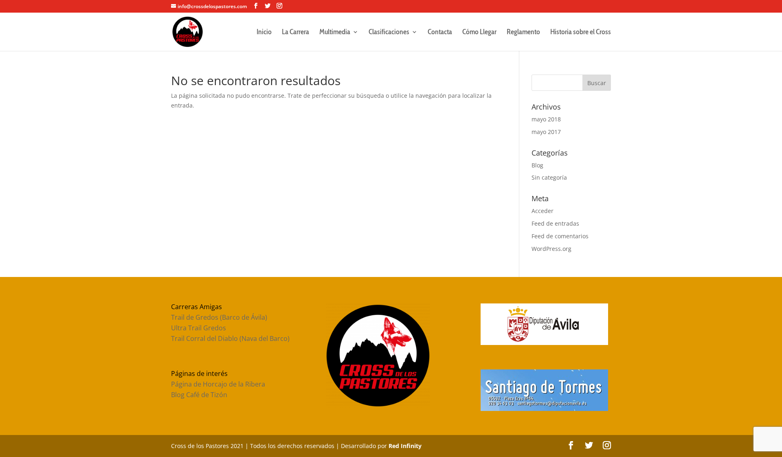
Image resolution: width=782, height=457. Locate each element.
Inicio (264, 32)
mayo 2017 (546, 132)
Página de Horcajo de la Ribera (218, 384)
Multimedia (334, 32)
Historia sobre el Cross (580, 32)
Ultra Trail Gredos (198, 327)
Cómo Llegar (479, 32)
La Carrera (295, 32)
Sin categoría (549, 177)
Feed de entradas (555, 223)
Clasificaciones (389, 32)
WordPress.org (551, 249)
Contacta (440, 32)
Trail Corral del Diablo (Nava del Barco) (230, 338)
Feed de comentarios (560, 236)
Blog (537, 165)
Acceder (543, 211)
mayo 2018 (546, 119)
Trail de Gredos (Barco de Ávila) (219, 317)
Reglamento (523, 32)
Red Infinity (405, 446)
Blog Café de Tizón (199, 394)
